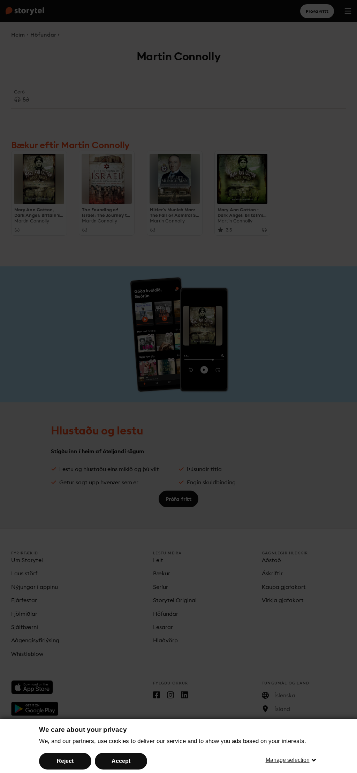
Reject (65, 761)
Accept (121, 761)
